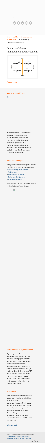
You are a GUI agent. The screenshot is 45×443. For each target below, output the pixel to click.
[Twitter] (14, 24)
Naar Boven (34, 441)
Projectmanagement (15, 179)
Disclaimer (21, 436)
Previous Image (12, 82)
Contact (16, 438)
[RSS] (30, 24)
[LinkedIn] (22, 24)
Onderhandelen (11, 39)
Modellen (15, 37)
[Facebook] (18, 24)
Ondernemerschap (26, 37)
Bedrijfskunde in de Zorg (16, 174)
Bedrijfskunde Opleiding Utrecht (17, 169)
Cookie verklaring (12, 436)
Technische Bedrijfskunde (16, 177)
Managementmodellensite (22, 8)
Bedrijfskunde (12, 172)
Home (8, 37)
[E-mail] (26, 24)
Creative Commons (25, 438)
